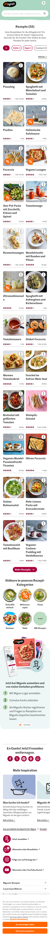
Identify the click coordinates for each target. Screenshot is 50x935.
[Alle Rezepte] (40, 620)
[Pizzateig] (13, 82)
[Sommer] (10, 620)
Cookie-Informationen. (19, 919)
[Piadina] (13, 124)
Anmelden (27, 725)
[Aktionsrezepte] (25, 598)
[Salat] (25, 620)
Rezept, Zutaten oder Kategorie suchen (25, 13)
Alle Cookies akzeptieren (25, 931)
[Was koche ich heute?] (19, 798)
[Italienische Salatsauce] (36, 124)
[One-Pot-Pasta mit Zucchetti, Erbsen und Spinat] (13, 203)
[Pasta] (40, 598)
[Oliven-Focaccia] (36, 454)
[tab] (25, 883)
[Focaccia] (13, 162)
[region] (25, 914)
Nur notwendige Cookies (25, 924)
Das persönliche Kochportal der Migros (19, 829)
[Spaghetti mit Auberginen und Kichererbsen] (36, 291)
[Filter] (6, 48)
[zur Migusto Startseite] (9, 3)
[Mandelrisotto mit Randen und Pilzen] (36, 248)
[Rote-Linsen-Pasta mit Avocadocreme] (36, 497)
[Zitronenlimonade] (13, 291)
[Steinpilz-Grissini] (36, 410)
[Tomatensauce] (13, 331)
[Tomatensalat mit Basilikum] (13, 542)
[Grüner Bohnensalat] (13, 497)
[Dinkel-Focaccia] (36, 331)
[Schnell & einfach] (10, 598)
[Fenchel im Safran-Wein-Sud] (36, 369)
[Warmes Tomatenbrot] (13, 369)
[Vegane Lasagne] (36, 162)
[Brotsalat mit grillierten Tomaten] (13, 410)
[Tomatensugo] (36, 203)
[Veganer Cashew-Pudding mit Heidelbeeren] (36, 542)
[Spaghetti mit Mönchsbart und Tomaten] (36, 82)
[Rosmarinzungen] (13, 248)
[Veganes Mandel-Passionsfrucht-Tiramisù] (13, 454)
